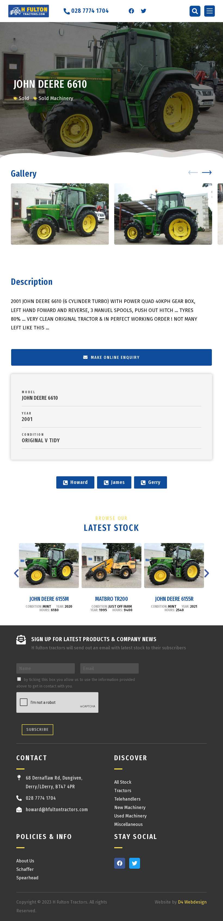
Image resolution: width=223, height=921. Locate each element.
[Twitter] (143, 10)
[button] (195, 11)
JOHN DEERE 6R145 (174, 598)
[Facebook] (131, 10)
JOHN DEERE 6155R (111, 598)
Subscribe (37, 729)
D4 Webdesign (192, 902)
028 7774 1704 (41, 798)
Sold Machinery (56, 98)
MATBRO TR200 (49, 598)
